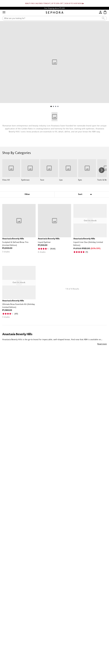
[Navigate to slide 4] (58, 106)
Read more (102, 344)
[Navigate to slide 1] (51, 106)
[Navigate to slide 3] (55, 106)
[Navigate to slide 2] (53, 106)
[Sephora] (54, 12)
